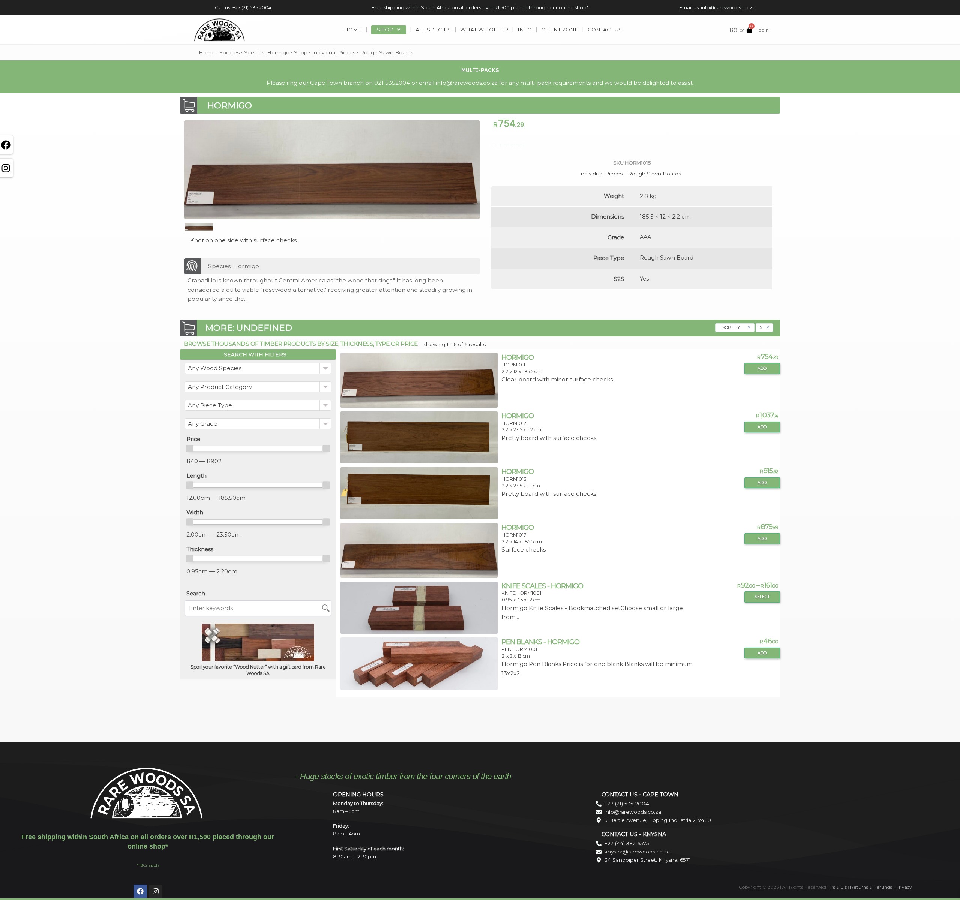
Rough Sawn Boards (386, 53)
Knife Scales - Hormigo (542, 586)
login (763, 30)
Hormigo (517, 357)
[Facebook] (140, 891)
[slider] (190, 448)
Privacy (904, 887)
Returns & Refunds (871, 887)
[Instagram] (155, 891)
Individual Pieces (334, 53)
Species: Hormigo (267, 53)
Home (207, 53)
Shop (301, 53)
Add (762, 368)
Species (229, 53)
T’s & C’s (838, 887)
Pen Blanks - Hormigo (540, 642)
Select (762, 596)
